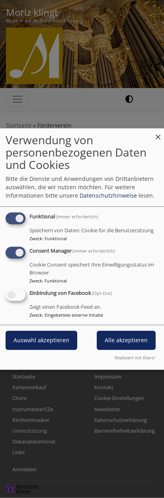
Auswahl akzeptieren (41, 340)
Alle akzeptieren (126, 340)
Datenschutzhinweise (108, 195)
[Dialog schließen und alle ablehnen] (158, 133)
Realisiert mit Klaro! (135, 358)
